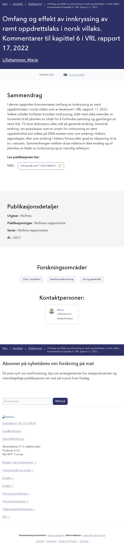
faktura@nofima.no (13, 439)
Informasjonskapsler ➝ (15, 501)
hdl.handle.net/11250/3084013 (39, 166)
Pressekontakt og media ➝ (17, 470)
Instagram (51, 541)
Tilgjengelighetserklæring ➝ (18, 509)
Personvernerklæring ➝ (16, 494)
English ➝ (8, 486)
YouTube (84, 541)
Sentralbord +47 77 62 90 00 (19, 423)
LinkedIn (40, 541)
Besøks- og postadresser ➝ (19, 462)
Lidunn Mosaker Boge (93, 535)
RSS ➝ (6, 517)
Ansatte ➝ (8, 478)
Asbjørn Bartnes (55, 535)
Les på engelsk (76, 75)
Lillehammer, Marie (20, 60)
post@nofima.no (11, 431)
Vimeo (74, 541)
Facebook (64, 541)
